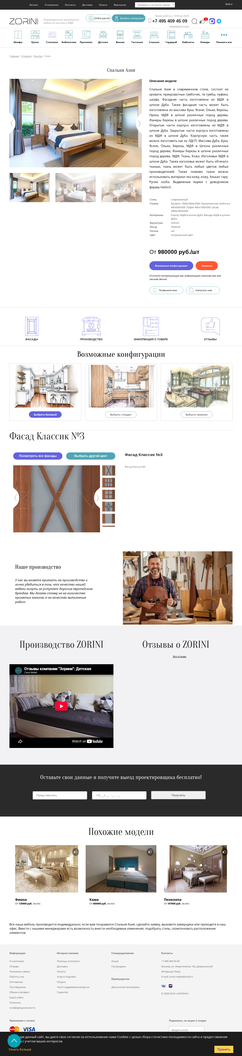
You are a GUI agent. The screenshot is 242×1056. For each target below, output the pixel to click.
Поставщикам (17, 987)
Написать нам (203, 290)
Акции (115, 961)
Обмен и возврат (19, 992)
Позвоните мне (168, 290)
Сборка (61, 982)
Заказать (206, 265)
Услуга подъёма (66, 976)
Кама (94, 899)
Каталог (33, 4)
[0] (202, 23)
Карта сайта (16, 997)
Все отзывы (179, 656)
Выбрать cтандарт (121, 414)
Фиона (21, 899)
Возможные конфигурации (171, 265)
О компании (51, 4)
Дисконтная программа (125, 987)
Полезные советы (19, 971)
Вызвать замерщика (132, 18)
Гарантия (62, 992)
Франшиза (120, 4)
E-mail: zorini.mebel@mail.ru (177, 976)
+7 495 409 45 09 (170, 961)
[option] (56, 498)
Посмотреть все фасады (38, 456)
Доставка (87, 4)
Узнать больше (20, 1049)
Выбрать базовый (45, 414)
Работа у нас (16, 976)
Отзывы (14, 966)
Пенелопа (173, 899)
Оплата (103, 4)
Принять (223, 1049)
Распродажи (118, 966)
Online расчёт (102, 18)
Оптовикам (16, 982)
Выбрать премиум (197, 414)
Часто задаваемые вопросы (73, 987)
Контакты (70, 4)
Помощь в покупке (68, 961)
